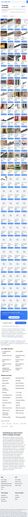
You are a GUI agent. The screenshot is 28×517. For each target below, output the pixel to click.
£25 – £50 (9, 423)
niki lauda (18, 380)
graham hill (5, 380)
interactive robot (20, 378)
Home (3, 12)
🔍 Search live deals (20, 322)
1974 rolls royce (20, 413)
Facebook (17, 497)
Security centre (4, 497)
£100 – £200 (23, 423)
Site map (3, 499)
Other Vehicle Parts (7, 12)
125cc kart (5, 400)
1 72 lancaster (12, 342)
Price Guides (4, 479)
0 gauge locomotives (5, 389)
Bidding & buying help (6, 485)
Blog (16, 499)
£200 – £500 (4, 426)
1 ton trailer (19, 395)
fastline (13, 340)
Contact (17, 495)
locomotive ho (19, 340)
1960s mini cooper (20, 408)
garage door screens (19, 369)
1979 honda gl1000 (20, 417)
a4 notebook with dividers (20, 356)
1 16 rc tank (19, 392)
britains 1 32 (11, 343)
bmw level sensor (20, 342)
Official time (4, 501)
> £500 (11, 426)
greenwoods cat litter (6, 360)
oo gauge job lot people (6, 352)
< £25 (3, 423)
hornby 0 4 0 (7, 340)
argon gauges (19, 351)
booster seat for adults (20, 360)
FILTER (5, 16)
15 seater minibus (6, 403)
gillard (4, 385)
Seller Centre (18, 485)
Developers (3, 495)
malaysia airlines (20, 385)
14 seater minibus (20, 400)
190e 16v (18, 405)
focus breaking (4, 343)
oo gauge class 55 (19, 343)
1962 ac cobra (5, 410)
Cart (2, 489)
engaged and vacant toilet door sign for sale (6, 369)
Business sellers (18, 483)
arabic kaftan (5, 383)
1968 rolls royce (20, 410)
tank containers (20, 383)
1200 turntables (6, 397)
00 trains (4, 392)
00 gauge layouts (20, 388)
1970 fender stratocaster (5, 413)
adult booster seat (7, 355)
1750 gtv (18, 403)
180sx (3, 405)
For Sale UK (5, 2)
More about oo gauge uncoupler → (16, 336)
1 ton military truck (7, 395)
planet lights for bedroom (20, 364)
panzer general (6, 378)
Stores (2, 487)
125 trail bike (19, 397)
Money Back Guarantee (6, 483)
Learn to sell (18, 481)
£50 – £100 (15, 423)
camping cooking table (6, 364)
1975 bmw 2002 (6, 417)
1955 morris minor (7, 408)
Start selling (18, 479)
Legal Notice (4, 481)
